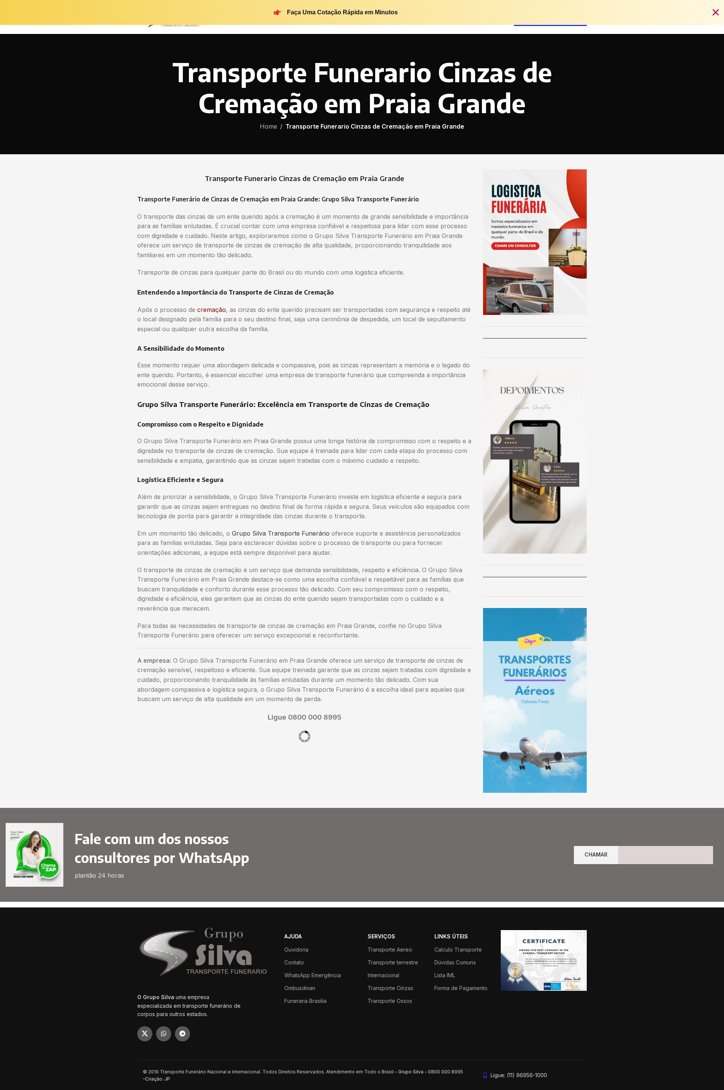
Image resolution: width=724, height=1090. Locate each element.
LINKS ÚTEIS (451, 936)
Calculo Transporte (458, 949)
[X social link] (144, 1033)
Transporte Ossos (390, 1001)
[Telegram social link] (182, 1033)
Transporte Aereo (390, 949)
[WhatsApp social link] (163, 1033)
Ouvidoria (296, 949)
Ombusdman (299, 988)
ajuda (293, 936)
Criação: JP (157, 1079)
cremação (211, 309)
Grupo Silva (410, 1072)
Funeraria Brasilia (305, 1001)
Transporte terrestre (393, 962)
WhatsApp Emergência (312, 975)
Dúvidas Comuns (455, 962)
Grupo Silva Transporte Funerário (281, 533)
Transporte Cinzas (390, 988)
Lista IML (444, 975)
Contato (294, 962)
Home (268, 126)
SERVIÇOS (381, 936)
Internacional (383, 975)
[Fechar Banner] (715, 12)
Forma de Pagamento (461, 988)
